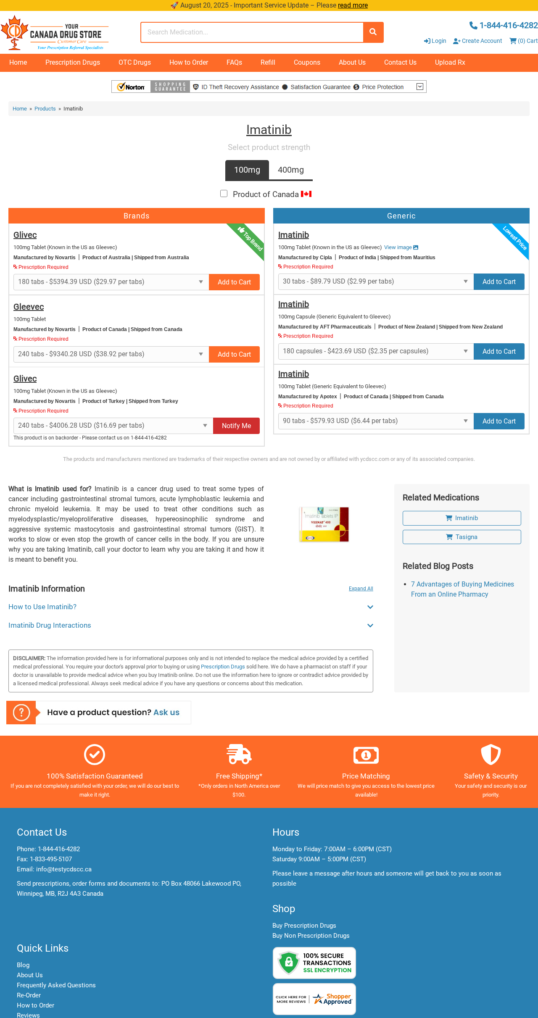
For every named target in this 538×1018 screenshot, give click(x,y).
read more (353, 5)
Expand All (361, 589)
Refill (268, 62)
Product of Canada (267, 194)
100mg (247, 170)
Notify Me (236, 426)
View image (398, 247)
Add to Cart (234, 282)
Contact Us (400, 62)
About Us (352, 62)
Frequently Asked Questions (56, 985)
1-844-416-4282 (59, 849)
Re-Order (29, 995)
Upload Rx (450, 62)
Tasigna (466, 537)
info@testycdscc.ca (64, 869)
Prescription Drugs (72, 62)
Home (18, 62)
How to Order (188, 62)
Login (439, 40)
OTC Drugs (135, 62)
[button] (537, 1013)
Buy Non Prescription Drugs (311, 935)
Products (45, 108)
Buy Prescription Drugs (304, 925)
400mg (291, 170)
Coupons (307, 62)
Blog (23, 965)
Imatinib (466, 518)
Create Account (481, 40)
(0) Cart (527, 40)
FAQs (234, 62)
